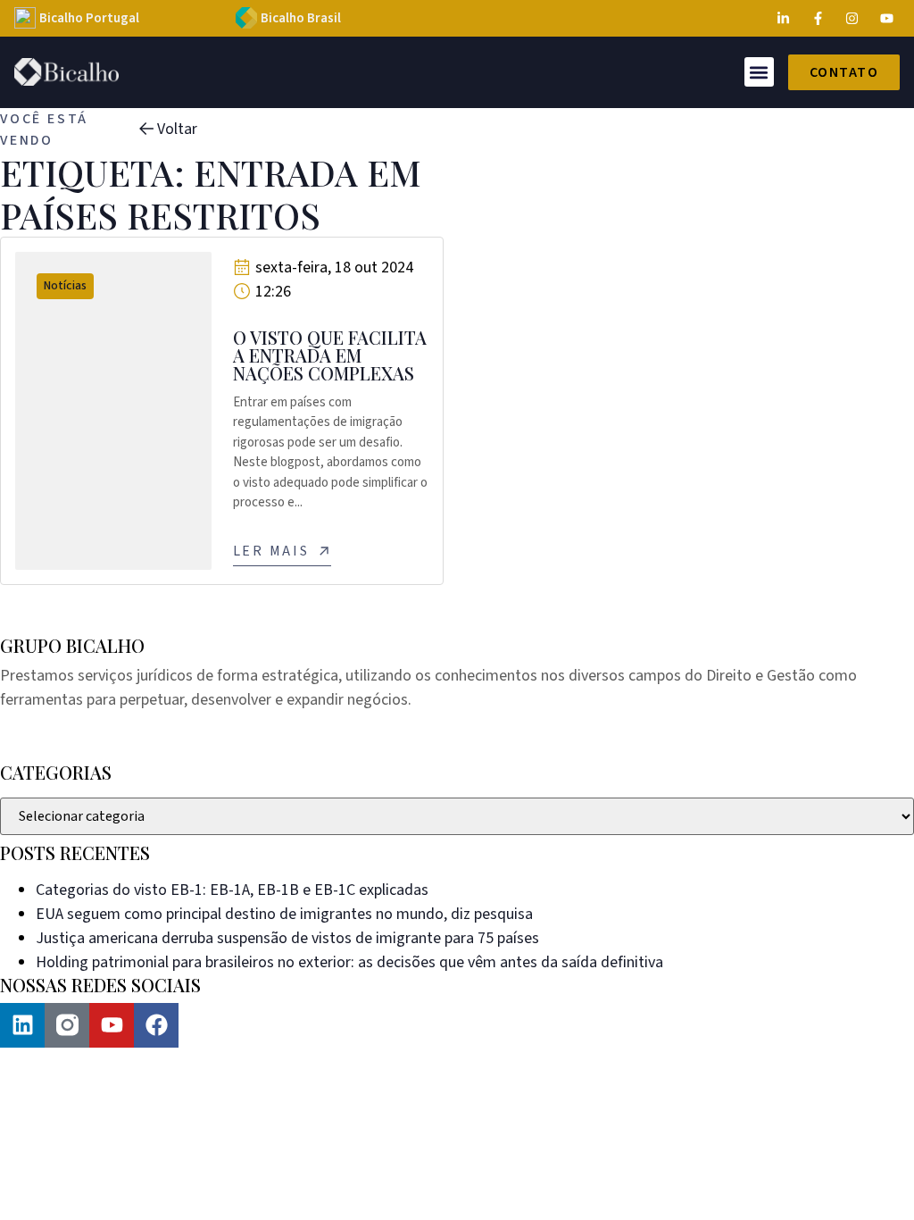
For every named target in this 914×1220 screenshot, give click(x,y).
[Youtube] (111, 1025)
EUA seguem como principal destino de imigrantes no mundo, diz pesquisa (284, 914)
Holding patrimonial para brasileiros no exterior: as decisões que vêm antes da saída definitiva (349, 962)
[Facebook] (156, 1025)
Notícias (65, 286)
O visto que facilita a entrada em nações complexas (330, 355)
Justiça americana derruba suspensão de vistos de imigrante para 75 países (287, 938)
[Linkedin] (22, 1025)
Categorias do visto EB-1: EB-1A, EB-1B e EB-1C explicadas (232, 890)
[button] (759, 72)
